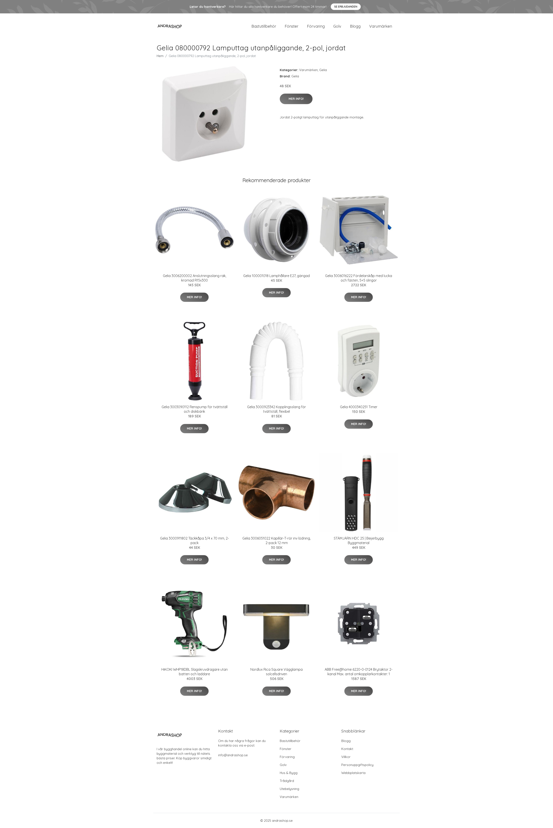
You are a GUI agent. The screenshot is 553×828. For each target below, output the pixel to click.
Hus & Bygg (288, 773)
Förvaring (316, 26)
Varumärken (380, 26)
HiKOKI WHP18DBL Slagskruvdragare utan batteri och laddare (194, 671)
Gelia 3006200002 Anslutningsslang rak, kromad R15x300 (194, 278)
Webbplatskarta (353, 773)
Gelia (323, 70)
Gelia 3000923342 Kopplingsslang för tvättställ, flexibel (276, 409)
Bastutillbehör (263, 26)
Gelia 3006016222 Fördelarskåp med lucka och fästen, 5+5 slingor (358, 278)
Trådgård (287, 781)
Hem (160, 56)
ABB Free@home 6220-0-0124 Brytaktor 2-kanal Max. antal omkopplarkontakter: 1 (359, 671)
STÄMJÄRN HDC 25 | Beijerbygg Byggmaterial (359, 540)
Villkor (346, 757)
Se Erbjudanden (345, 6)
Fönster (291, 26)
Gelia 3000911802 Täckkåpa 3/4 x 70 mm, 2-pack (194, 540)
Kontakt (347, 749)
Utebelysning (289, 789)
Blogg (355, 26)
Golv (337, 26)
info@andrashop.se (233, 755)
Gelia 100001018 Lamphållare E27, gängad (276, 276)
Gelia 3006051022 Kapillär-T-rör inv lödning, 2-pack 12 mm (276, 540)
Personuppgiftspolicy (357, 765)
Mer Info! (296, 99)
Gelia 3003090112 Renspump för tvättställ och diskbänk (194, 409)
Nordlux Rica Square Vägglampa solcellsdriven (276, 671)
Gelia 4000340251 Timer (358, 407)
